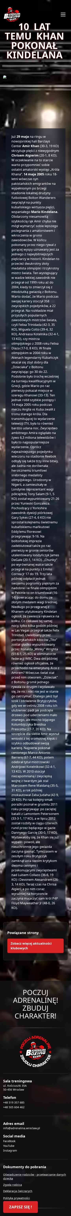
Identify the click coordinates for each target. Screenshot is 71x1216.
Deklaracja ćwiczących (17, 1191)
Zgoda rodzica (12, 1185)
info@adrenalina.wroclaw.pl (21, 1128)
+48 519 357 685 (13, 1102)
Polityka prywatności (16, 1198)
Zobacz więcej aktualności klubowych (31, 945)
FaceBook (9, 1141)
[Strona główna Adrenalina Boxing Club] (35, 1051)
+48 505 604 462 (13, 1107)
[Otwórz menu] (63, 14)
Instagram (10, 1150)
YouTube (8, 1146)
